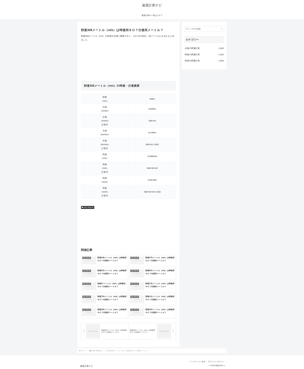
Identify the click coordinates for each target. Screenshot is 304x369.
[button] (222, 29)
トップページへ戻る (197, 361)
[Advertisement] (128, 61)
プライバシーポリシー (216, 361)
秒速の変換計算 (89, 207)
